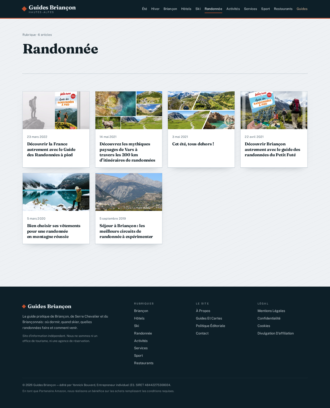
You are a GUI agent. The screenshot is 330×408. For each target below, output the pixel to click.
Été (144, 9)
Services (250, 9)
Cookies (264, 326)
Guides (302, 9)
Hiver (155, 9)
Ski (197, 9)
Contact (202, 333)
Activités (233, 9)
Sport (265, 9)
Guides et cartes (209, 318)
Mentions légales (271, 311)
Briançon (170, 9)
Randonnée (213, 9)
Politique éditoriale (210, 326)
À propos (203, 311)
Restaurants (283, 9)
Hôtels (186, 9)
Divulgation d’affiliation (276, 333)
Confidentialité (269, 318)
